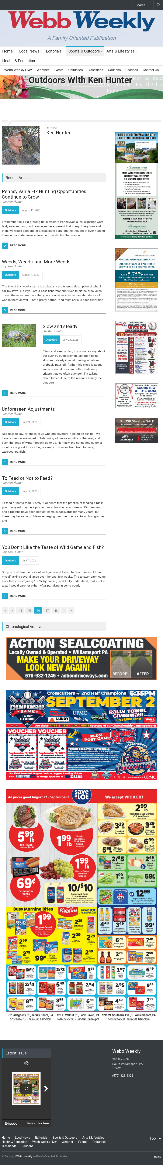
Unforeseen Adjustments (28, 409)
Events (58, 70)
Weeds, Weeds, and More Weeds (36, 261)
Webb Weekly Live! (18, 70)
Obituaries (75, 70)
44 (20, 610)
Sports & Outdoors (84, 51)
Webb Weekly (24, 1156)
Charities (131, 70)
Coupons (114, 70)
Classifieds (95, 70)
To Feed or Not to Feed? (27, 478)
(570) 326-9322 (122, 1075)
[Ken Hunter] (21, 145)
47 (47, 610)
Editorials (54, 51)
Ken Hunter (58, 132)
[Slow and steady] (19, 335)
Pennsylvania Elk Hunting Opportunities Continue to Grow (44, 194)
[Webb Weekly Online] (81, 25)
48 (56, 610)
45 (29, 610)
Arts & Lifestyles (121, 51)
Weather (43, 70)
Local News (29, 51)
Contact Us (151, 70)
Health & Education (18, 60)
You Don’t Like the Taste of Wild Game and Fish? (53, 547)
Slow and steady (60, 326)
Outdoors (10, 210)
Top (152, 1138)
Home (7, 51)
